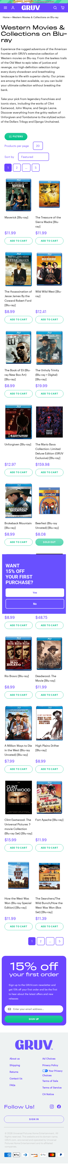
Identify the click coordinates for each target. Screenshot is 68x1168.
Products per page (17, 145)
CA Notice (48, 1094)
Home (6, 17)
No (35, 604)
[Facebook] (59, 1106)
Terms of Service (52, 1087)
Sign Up (34, 1019)
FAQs (12, 1085)
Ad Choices (48, 1058)
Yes (35, 592)
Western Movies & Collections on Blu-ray (35, 17)
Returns (14, 1071)
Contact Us (16, 1078)
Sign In (34, 1119)
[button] (5, 8)
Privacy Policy (50, 1065)
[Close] (62, 558)
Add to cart (18, 240)
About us (15, 1058)
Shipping (15, 1065)
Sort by (9, 156)
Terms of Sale (50, 1080)
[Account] (13, 8)
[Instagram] (51, 1106)
